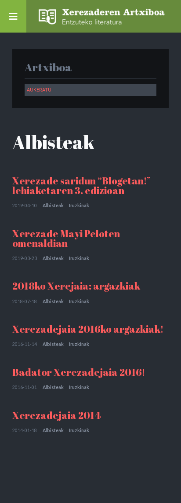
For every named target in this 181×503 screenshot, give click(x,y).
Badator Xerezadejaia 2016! (78, 372)
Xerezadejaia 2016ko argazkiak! (87, 329)
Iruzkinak (79, 205)
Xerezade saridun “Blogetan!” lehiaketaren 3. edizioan (81, 185)
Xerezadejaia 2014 (56, 415)
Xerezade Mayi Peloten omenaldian (66, 238)
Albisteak (53, 205)
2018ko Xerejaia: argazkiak (76, 285)
